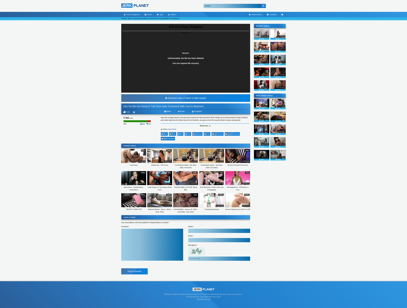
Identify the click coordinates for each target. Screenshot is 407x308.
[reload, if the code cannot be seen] (196, 255)
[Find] (263, 6)
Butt (181, 134)
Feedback (272, 14)
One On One (218, 134)
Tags (161, 14)
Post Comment (134, 271)
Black (165, 134)
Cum (188, 134)
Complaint (198, 111)
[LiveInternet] (203, 303)
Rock (174, 129)
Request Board (256, 14)
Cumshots (198, 134)
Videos (149, 14)
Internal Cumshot (233, 134)
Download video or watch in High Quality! (186, 98)
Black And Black (169, 138)
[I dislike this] (134, 113)
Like (128, 112)
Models (173, 14)
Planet (135, 5)
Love (208, 134)
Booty (174, 134)
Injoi (169, 129)
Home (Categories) (132, 14)
